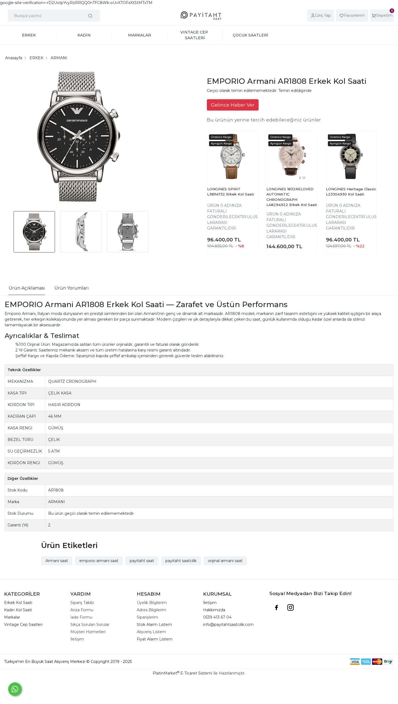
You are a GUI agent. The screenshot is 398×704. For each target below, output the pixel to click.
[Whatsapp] (15, 689)
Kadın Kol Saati (18, 609)
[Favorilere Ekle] (248, 145)
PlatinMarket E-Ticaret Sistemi (182, 673)
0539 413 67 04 (217, 617)
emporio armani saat (98, 560)
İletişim (210, 602)
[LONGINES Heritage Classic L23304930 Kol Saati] (351, 156)
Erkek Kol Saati (18, 602)
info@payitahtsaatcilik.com (228, 624)
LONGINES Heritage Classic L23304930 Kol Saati (351, 192)
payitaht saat (142, 560)
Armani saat (56, 560)
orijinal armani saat (225, 560)
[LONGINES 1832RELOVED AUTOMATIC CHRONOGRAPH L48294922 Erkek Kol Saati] (291, 156)
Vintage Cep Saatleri (23, 624)
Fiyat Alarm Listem (154, 639)
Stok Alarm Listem (154, 624)
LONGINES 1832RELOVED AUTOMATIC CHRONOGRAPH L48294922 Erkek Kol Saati (291, 197)
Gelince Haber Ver (233, 105)
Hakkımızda (214, 609)
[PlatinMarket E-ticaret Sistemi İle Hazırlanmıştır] (331, 662)
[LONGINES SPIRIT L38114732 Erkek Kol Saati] (232, 156)
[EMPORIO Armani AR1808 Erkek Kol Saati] (77, 137)
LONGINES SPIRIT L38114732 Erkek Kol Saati (230, 192)
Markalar (12, 617)
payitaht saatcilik (181, 560)
